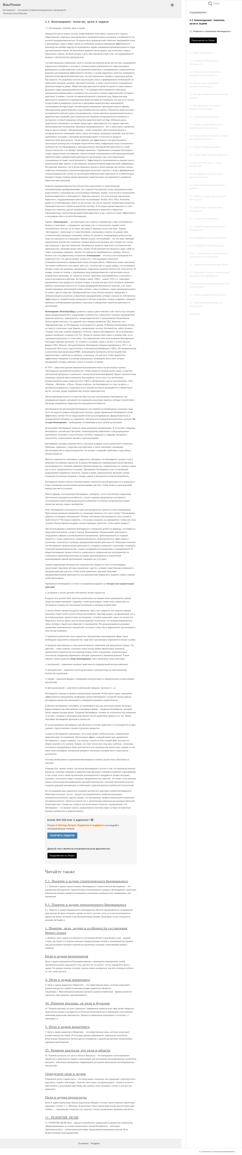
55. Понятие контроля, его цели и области (77, 1050)
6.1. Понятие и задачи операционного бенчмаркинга (85, 904)
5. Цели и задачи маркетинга (67, 1026)
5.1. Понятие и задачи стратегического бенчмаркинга (86, 881)
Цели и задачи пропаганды (66, 1097)
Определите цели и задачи (65, 1073)
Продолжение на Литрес (203, 40)
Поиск (213, 3)
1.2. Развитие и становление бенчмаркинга (210, 31)
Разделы (95, 1143)
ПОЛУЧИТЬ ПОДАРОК (62, 835)
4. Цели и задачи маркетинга (67, 979)
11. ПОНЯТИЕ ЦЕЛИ (61, 1117)
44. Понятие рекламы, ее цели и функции (77, 1003)
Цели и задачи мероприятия (66, 956)
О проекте (83, 1143)
